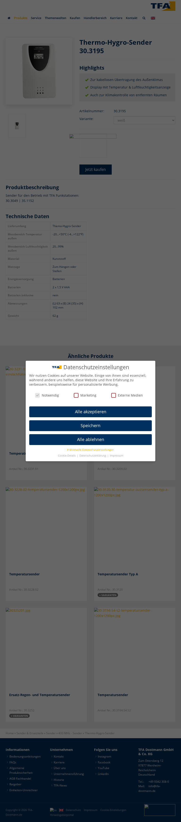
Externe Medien (130, 395)
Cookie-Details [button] (67, 455)
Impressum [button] (116, 455)
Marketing (88, 395)
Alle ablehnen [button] (90, 439)
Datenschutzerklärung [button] (93, 455)
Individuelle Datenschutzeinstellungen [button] (90, 449)
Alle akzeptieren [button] (90, 411)
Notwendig (50, 395)
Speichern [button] (90, 425)
